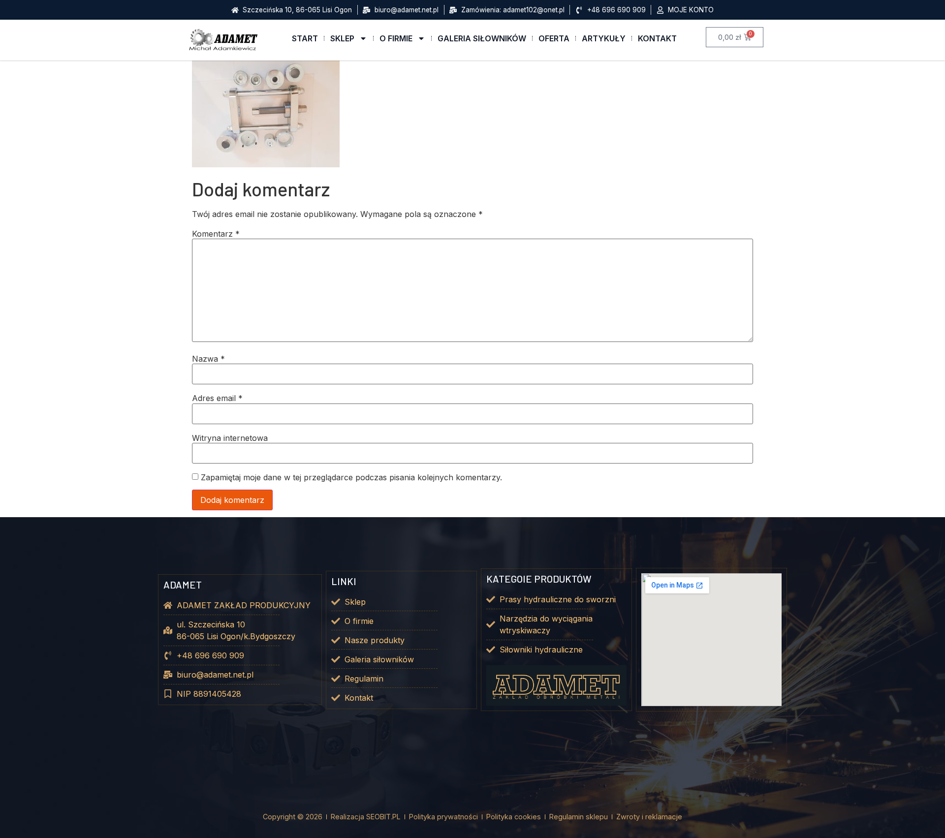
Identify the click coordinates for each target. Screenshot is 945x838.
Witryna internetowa (230, 438)
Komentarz (216, 234)
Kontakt (657, 38)
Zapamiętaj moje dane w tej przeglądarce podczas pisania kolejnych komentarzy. (351, 477)
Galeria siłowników (482, 38)
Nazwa (208, 359)
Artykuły (604, 38)
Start (305, 38)
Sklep (342, 38)
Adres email (217, 398)
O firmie (395, 38)
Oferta (553, 38)
